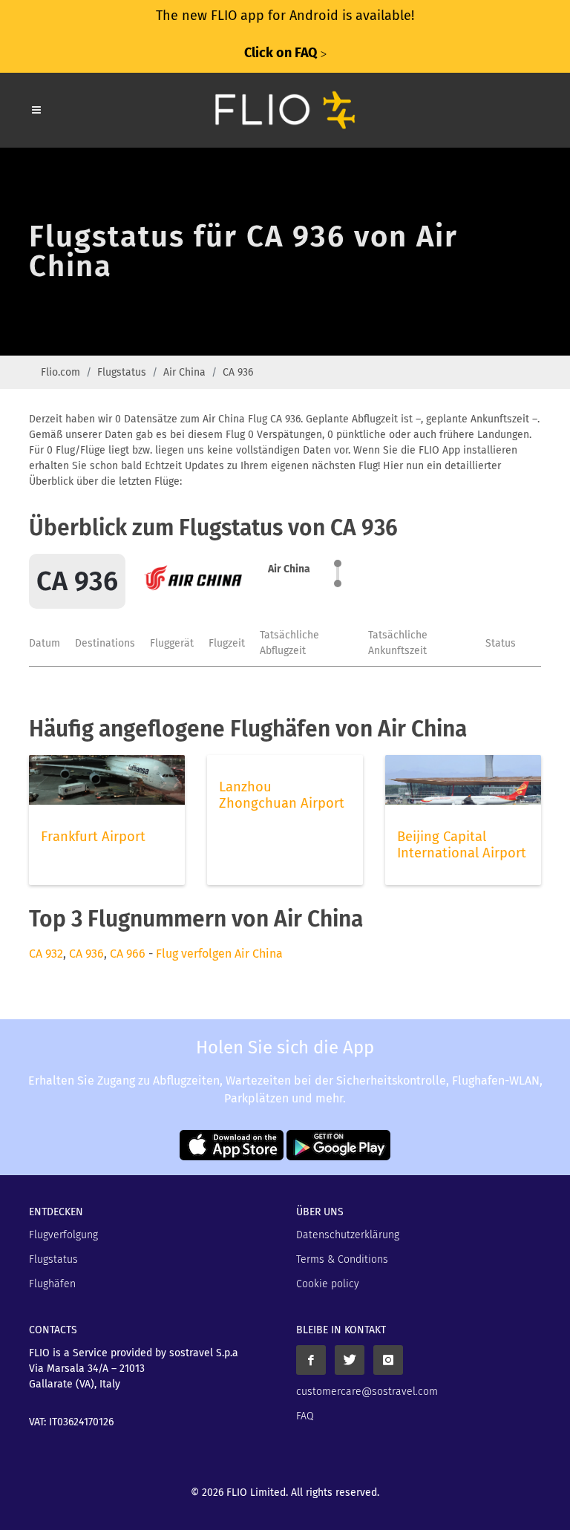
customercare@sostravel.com (367, 1391)
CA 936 (86, 954)
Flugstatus (121, 372)
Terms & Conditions (342, 1259)
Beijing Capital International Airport (461, 844)
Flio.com (60, 372)
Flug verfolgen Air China (219, 954)
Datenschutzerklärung (347, 1235)
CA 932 (46, 954)
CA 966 (127, 954)
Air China (184, 372)
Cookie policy (327, 1284)
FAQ (305, 1416)
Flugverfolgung (63, 1235)
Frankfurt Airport (93, 836)
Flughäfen (52, 1284)
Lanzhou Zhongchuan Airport (281, 795)
